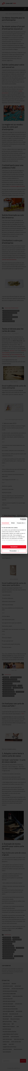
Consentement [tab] (5, 523)
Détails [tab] (13, 523)
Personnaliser (13, 550)
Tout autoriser (14, 546)
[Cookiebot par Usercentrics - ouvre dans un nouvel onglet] (20, 519)
